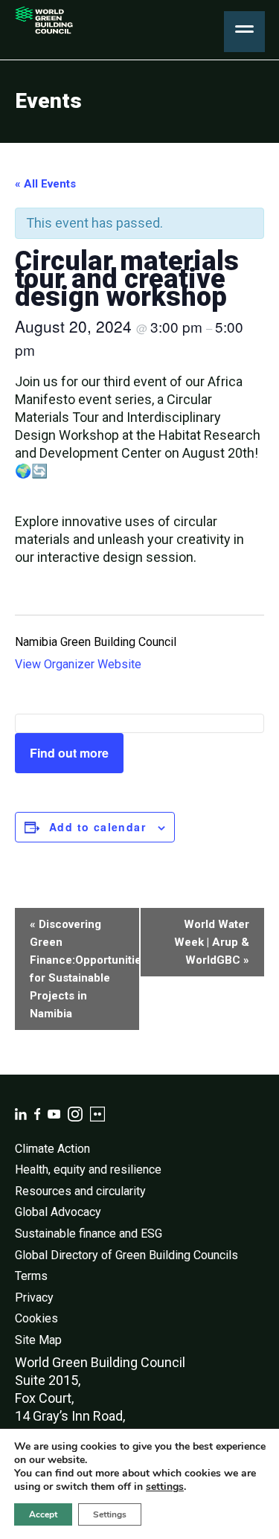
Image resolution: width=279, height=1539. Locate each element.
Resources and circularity (80, 1191)
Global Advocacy (58, 1212)
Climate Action (52, 1149)
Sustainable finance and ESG (88, 1233)
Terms (31, 1276)
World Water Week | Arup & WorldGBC (211, 942)
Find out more (69, 752)
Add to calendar (97, 826)
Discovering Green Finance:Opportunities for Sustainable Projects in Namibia (85, 969)
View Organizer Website (78, 664)
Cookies (36, 1318)
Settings (109, 1514)
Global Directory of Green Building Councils (126, 1255)
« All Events (45, 184)
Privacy (34, 1297)
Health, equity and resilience (88, 1169)
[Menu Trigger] (244, 31)
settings (165, 1487)
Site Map (38, 1340)
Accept (43, 1514)
